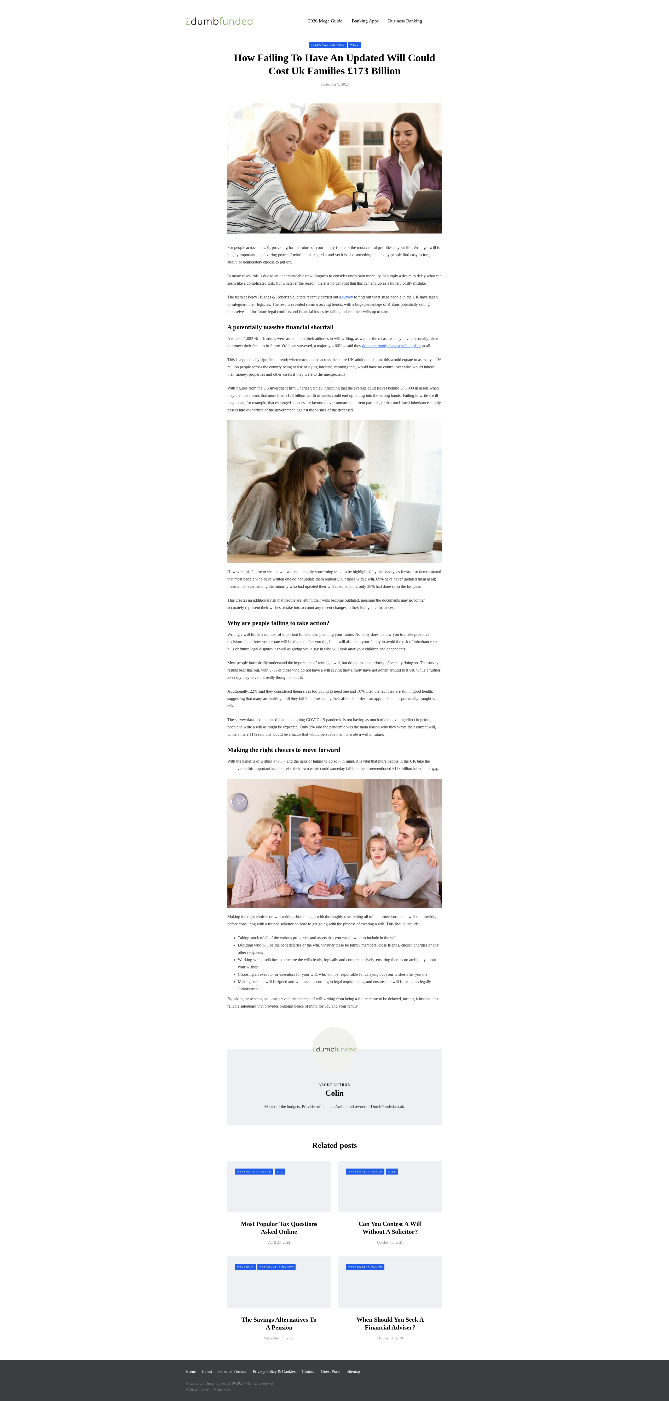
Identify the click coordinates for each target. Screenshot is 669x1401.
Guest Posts (330, 1371)
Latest (207, 1371)
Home (191, 1371)
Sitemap (353, 1371)
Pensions (245, 1267)
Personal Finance (328, 44)
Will (354, 44)
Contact (308, 1371)
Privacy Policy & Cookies (274, 1371)
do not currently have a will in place (391, 346)
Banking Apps (365, 20)
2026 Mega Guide (325, 20)
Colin (334, 1093)
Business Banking (405, 20)
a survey (346, 297)
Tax (280, 1171)
